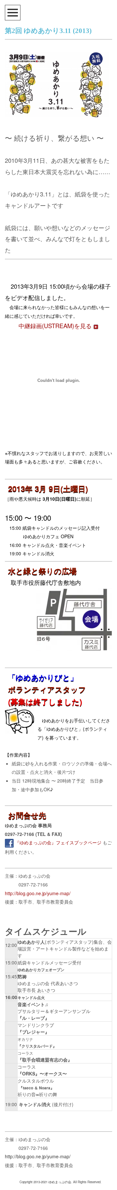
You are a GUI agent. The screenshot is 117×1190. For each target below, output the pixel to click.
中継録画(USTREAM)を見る (56, 325)
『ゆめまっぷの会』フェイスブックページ (58, 842)
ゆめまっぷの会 (59, 1182)
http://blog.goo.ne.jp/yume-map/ (38, 893)
